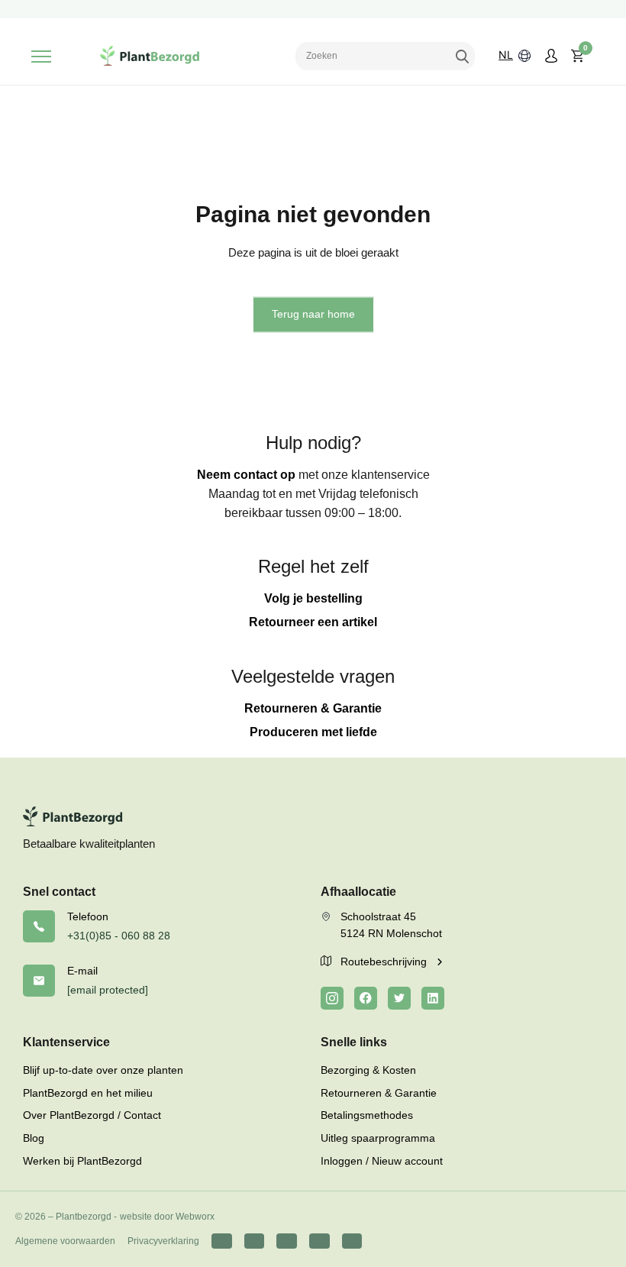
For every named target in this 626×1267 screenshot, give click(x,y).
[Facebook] (365, 998)
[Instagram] (332, 998)
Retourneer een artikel (313, 622)
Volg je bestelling (313, 598)
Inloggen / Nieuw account (382, 1161)
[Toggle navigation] (41, 56)
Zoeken (462, 55)
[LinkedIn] (432, 998)
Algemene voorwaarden (65, 1241)
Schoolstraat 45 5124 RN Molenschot (391, 924)
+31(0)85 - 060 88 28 (118, 935)
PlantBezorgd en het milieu (88, 1093)
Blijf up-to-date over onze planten (103, 1070)
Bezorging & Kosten (368, 1070)
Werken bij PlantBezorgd (82, 1161)
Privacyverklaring (163, 1241)
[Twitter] (399, 998)
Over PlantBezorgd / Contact (92, 1115)
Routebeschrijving (385, 961)
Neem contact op (246, 474)
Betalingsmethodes (367, 1115)
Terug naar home (313, 314)
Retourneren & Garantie (313, 708)
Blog (33, 1138)
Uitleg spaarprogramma (378, 1138)
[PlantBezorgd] (149, 56)
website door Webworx (167, 1216)
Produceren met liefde (313, 732)
